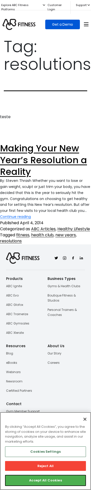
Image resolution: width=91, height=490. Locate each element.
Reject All (45, 466)
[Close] (84, 419)
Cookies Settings (45, 451)
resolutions (11, 241)
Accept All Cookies (45, 480)
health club (42, 235)
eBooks (11, 363)
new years (65, 235)
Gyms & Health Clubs (64, 286)
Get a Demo (62, 24)
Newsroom (14, 381)
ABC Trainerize (17, 314)
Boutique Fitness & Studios (62, 298)
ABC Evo (12, 295)
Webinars (13, 372)
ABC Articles (43, 229)
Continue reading (15, 216)
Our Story (54, 353)
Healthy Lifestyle (73, 229)
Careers (54, 363)
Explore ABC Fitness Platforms (15, 7)
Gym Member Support (23, 411)
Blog (9, 353)
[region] (45, 451)
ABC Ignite (14, 286)
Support (81, 5)
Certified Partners (19, 390)
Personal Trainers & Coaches (62, 312)
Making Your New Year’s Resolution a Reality (43, 160)
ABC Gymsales (17, 323)
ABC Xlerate (15, 333)
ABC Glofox (14, 305)
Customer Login (55, 7)
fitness (22, 235)
